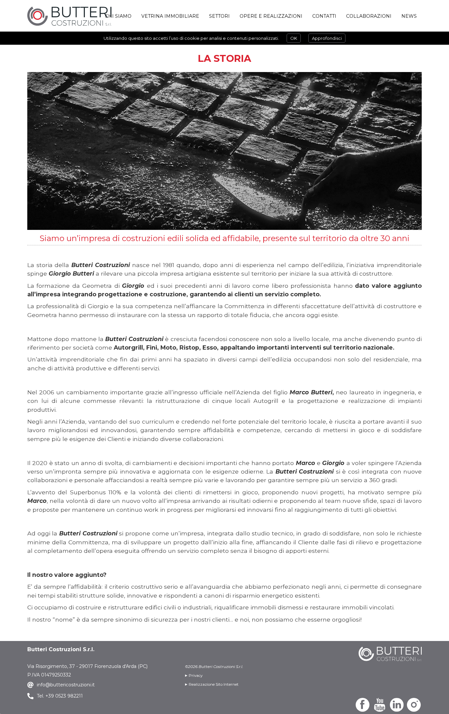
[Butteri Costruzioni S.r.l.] (69, 16)
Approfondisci (327, 38)
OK (293, 38)
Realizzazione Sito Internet (214, 684)
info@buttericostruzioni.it (66, 685)
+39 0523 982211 (63, 696)
